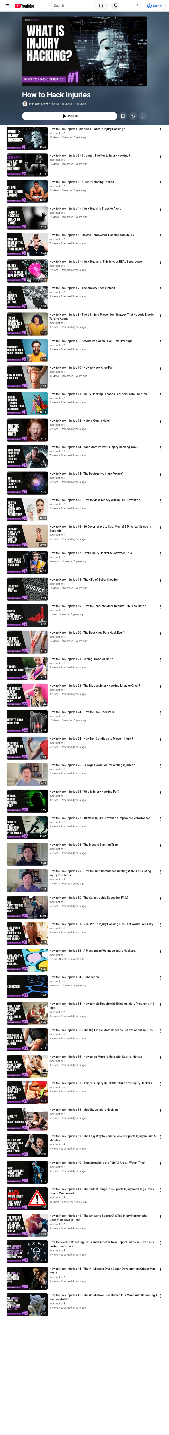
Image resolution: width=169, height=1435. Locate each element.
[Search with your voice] (115, 6)
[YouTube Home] (24, 6)
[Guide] (7, 5)
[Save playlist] (123, 116)
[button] (84, 51)
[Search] (101, 6)
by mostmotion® (38, 103)
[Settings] (137, 5)
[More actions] (143, 116)
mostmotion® (57, 133)
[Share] (133, 116)
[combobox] (74, 5)
